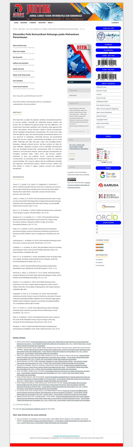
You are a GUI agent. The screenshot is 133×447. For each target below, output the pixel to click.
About (50, 22)
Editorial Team (101, 87)
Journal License (101, 116)
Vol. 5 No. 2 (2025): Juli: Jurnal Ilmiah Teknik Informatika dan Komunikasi (52, 29)
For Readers (99, 259)
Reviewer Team (101, 91)
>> (30, 404)
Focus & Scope (101, 98)
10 (27, 404)
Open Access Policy (102, 123)
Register (24, 22)
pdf (71, 82)
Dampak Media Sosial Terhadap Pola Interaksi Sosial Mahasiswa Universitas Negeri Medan (53, 356)
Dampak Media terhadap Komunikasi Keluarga (38, 421)
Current (33, 22)
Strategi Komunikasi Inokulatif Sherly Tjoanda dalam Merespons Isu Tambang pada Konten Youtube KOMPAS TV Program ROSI (53, 378)
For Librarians (100, 265)
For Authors (99, 262)
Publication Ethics (102, 101)
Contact (98, 94)
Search (116, 22)
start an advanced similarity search (33, 409)
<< (14, 404)
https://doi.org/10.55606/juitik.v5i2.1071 (29, 96)
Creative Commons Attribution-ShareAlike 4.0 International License (78, 185)
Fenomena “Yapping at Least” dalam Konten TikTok (56, 361)
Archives (41, 22)
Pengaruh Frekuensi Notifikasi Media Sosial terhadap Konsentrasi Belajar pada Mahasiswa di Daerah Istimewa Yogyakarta (52, 391)
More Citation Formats (78, 131)
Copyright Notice (102, 120)
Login (16, 22)
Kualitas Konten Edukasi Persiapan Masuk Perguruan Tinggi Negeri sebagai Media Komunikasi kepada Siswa (52, 366)
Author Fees (100, 127)
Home (15, 29)
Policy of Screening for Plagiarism (107, 109)
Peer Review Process (103, 105)
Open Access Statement (104, 112)
